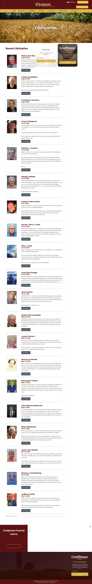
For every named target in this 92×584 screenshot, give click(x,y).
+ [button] (29, 526)
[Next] (62, 516)
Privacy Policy (40, 582)
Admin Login (52, 582)
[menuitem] (14, 10)
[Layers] (90, 526)
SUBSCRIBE (46, 61)
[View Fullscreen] (29, 531)
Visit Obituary (25, 70)
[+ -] (60, 538)
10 (50, 516)
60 (59, 516)
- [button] (29, 528)
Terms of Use (46, 582)
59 (56, 516)
